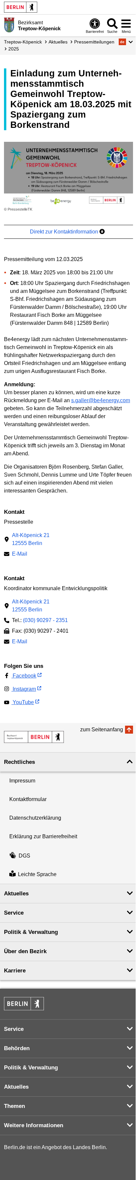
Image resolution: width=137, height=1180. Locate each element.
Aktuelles (58, 42)
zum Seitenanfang (101, 729)
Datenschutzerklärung (35, 818)
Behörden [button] (17, 1048)
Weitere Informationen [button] (33, 1125)
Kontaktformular (28, 799)
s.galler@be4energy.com (100, 400)
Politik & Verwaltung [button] (31, 932)
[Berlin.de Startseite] (20, 7)
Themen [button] (14, 1106)
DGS (24, 856)
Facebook (23, 676)
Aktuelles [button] (16, 893)
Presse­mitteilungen (94, 42)
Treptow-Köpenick (23, 42)
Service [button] (14, 913)
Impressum (22, 780)
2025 (13, 48)
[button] (126, 42)
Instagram (23, 689)
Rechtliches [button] (19, 762)
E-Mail (19, 554)
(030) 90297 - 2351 (45, 620)
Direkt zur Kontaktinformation (64, 231)
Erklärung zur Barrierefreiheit (43, 836)
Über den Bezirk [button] (25, 951)
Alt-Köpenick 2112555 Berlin (31, 539)
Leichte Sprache (37, 874)
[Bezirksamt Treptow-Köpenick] (34, 737)
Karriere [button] (15, 970)
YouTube (22, 702)
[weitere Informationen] (9, 25)
